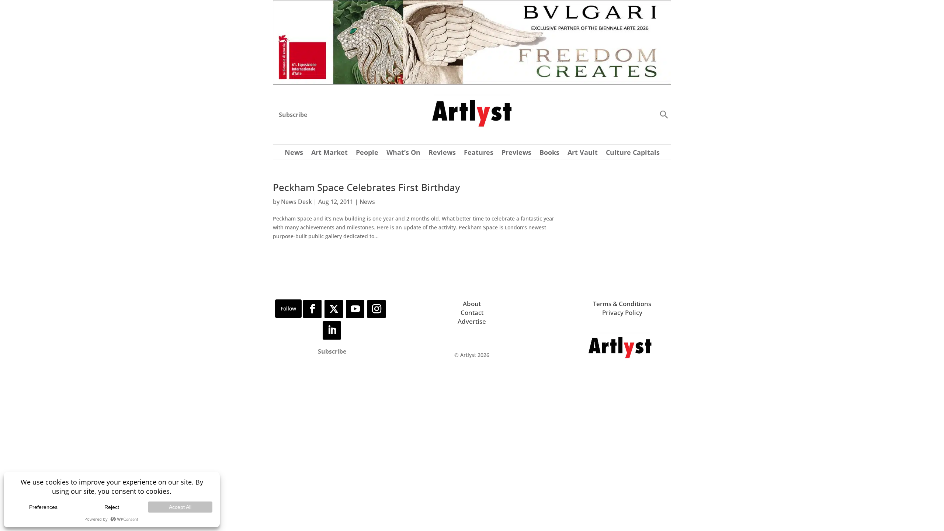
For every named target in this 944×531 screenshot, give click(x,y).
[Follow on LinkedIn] (332, 330)
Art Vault (583, 153)
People (367, 153)
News (294, 153)
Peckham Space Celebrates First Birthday (366, 187)
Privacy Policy (622, 312)
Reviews (442, 153)
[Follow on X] (333, 309)
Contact (472, 312)
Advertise (472, 321)
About (472, 303)
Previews (516, 153)
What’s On (403, 153)
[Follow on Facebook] (312, 309)
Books (549, 153)
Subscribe (293, 115)
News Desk (296, 202)
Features (478, 153)
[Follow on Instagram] (376, 309)
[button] (663, 114)
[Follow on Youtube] (355, 309)
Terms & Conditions (622, 303)
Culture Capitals (633, 153)
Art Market (329, 153)
